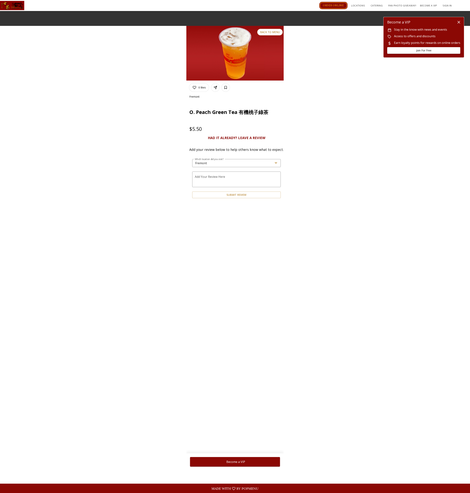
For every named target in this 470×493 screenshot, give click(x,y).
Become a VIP (428, 5)
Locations (358, 5)
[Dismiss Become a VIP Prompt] (459, 22)
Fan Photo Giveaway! (402, 5)
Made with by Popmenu (130, 488)
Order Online (333, 5)
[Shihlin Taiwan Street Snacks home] (16, 5)
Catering (377, 5)
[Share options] (215, 87)
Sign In (447, 5)
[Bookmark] (226, 87)
